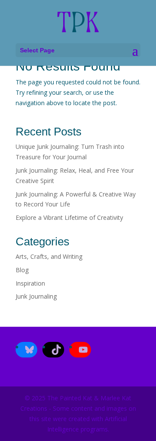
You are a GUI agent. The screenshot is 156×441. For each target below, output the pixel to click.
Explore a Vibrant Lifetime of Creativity (69, 217)
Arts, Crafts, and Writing (49, 256)
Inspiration (30, 283)
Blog (22, 270)
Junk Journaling (36, 296)
